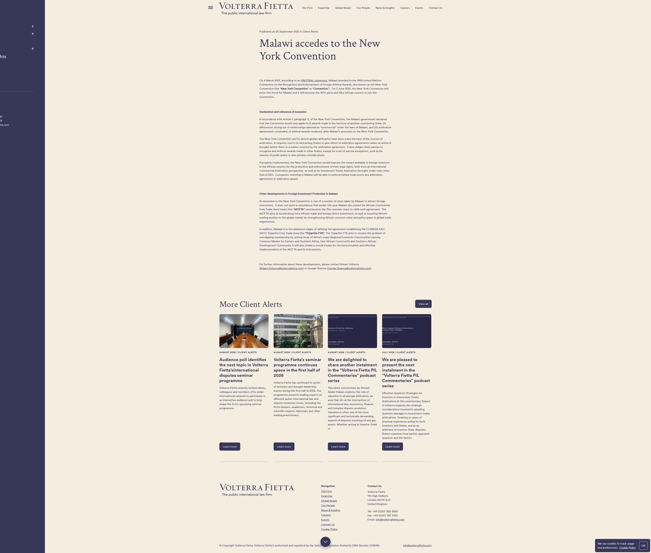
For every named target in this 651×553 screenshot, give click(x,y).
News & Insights (385, 7)
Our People (363, 7)
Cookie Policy (627, 547)
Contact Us (435, 7)
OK (643, 545)
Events (419, 7)
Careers (405, 7)
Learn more (230, 446)
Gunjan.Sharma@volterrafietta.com (349, 268)
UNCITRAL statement (314, 80)
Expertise (324, 7)
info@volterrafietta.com (390, 519)
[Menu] (210, 7)
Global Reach (343, 7)
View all (423, 304)
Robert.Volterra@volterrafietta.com (281, 268)
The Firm (307, 7)
